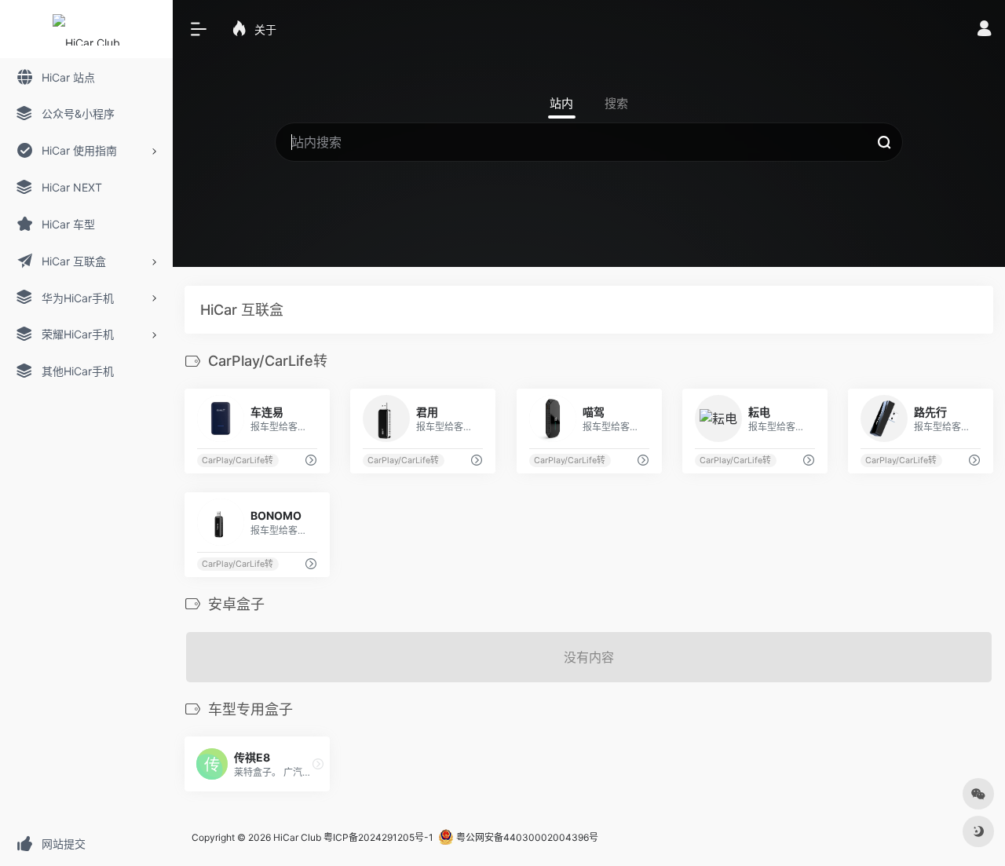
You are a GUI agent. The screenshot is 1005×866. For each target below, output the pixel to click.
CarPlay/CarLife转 (237, 460)
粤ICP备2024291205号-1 (378, 837)
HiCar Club (297, 837)
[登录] (984, 30)
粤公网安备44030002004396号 (526, 837)
